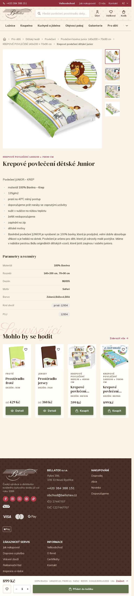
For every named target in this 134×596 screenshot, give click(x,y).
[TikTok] (33, 499)
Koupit (84, 410)
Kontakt (113, 3)
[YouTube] (19, 499)
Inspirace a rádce (13, 571)
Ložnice (10, 25)
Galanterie (95, 25)
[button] (124, 14)
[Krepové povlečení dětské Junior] (112, 56)
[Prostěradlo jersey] (49, 381)
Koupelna (26, 25)
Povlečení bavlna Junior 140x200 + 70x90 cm (86, 39)
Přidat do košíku (83, 589)
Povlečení (50, 39)
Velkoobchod (67, 3)
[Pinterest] (26, 499)
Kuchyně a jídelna (49, 25)
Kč (123, 3)
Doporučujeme (100, 493)
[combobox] (64, 13)
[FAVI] (6, 506)
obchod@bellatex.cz (62, 495)
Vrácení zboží (11, 559)
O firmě (51, 553)
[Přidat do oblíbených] (7, 589)
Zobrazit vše (117, 338)
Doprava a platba (13, 553)
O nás (102, 3)
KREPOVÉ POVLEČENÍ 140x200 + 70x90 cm (27, 44)
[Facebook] (5, 499)
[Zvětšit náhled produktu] (52, 99)
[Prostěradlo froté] (17, 381)
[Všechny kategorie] (124, 26)
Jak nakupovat (87, 3)
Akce (94, 481)
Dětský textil (33, 39)
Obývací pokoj (74, 25)
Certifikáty (53, 559)
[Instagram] (12, 499)
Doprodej (97, 475)
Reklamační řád (12, 565)
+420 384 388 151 (16, 3)
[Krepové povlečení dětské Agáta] (82, 381)
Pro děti (113, 25)
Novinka (96, 487)
